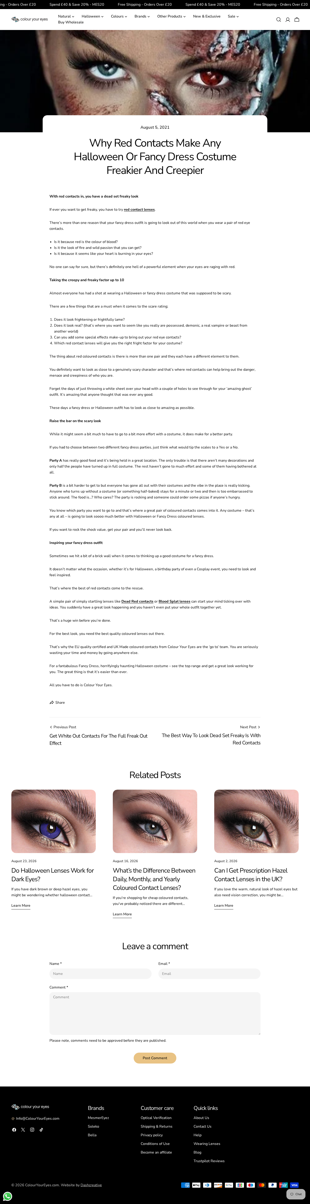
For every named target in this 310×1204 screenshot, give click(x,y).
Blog (197, 1152)
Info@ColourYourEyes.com (37, 1118)
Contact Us (203, 1126)
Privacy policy (152, 1135)
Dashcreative (91, 1185)
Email (164, 963)
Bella (92, 1135)
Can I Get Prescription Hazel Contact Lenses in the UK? (250, 875)
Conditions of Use (155, 1143)
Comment (58, 987)
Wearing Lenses (207, 1143)
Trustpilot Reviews (209, 1161)
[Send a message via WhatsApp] (7, 1196)
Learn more (20, 905)
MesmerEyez (98, 1117)
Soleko (93, 1126)
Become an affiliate (156, 1152)
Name (55, 963)
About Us (201, 1117)
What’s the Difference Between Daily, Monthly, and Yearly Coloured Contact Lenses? (154, 879)
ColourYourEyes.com (42, 1185)
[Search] (278, 19)
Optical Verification (156, 1117)
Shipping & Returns (156, 1126)
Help (198, 1135)
